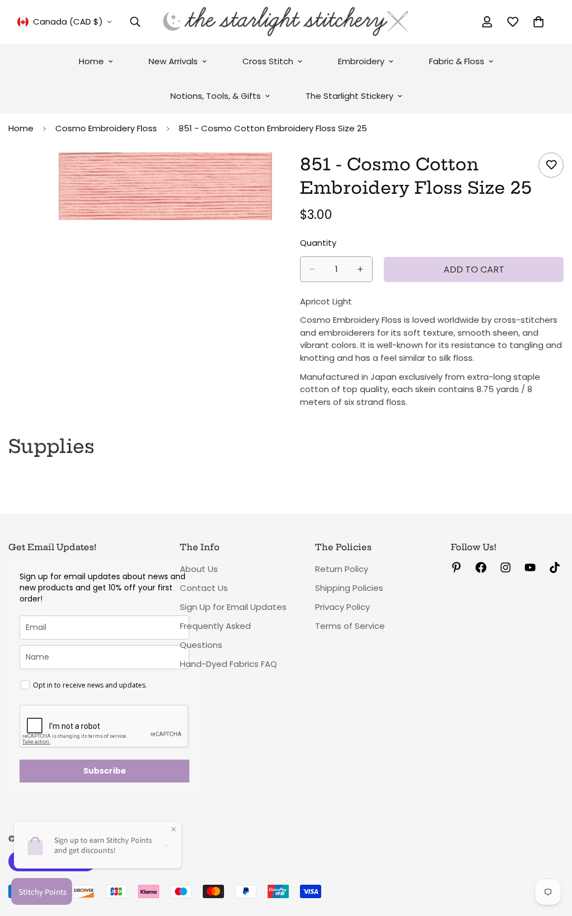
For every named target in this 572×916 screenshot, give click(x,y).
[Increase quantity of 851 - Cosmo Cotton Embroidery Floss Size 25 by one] (360, 269)
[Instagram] (505, 567)
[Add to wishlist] (551, 165)
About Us (199, 569)
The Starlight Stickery (349, 96)
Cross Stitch (267, 61)
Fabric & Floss (456, 61)
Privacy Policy (342, 607)
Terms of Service (350, 626)
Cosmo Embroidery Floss (106, 128)
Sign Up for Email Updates (233, 607)
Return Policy (341, 569)
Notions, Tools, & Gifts (215, 96)
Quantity (318, 243)
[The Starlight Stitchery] (286, 22)
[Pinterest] (456, 567)
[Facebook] (481, 567)
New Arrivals (173, 61)
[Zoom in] (262, 176)
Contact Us (204, 588)
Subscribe (104, 770)
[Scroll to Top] (550, 855)
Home (91, 61)
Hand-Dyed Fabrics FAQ (228, 664)
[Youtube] (530, 567)
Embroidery (361, 61)
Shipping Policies (349, 588)
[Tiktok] (554, 567)
